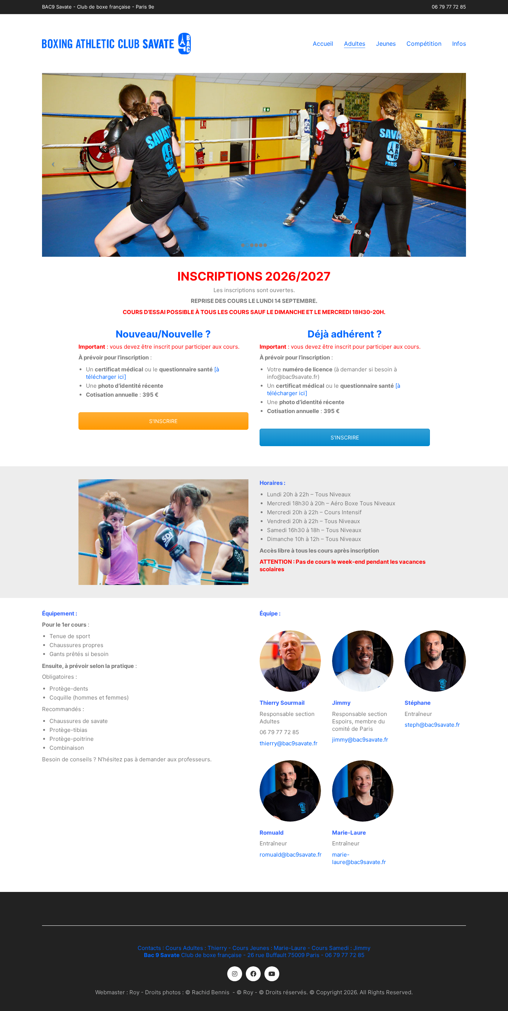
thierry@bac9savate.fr (289, 743)
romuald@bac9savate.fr (291, 854)
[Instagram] (234, 973)
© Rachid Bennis (207, 992)
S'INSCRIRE (163, 421)
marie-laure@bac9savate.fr (359, 858)
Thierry (217, 947)
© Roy (245, 992)
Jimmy (361, 947)
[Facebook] (253, 973)
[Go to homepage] (116, 43)
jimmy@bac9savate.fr (360, 739)
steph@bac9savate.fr (432, 724)
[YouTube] (271, 973)
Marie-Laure (290, 947)
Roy (134, 992)
